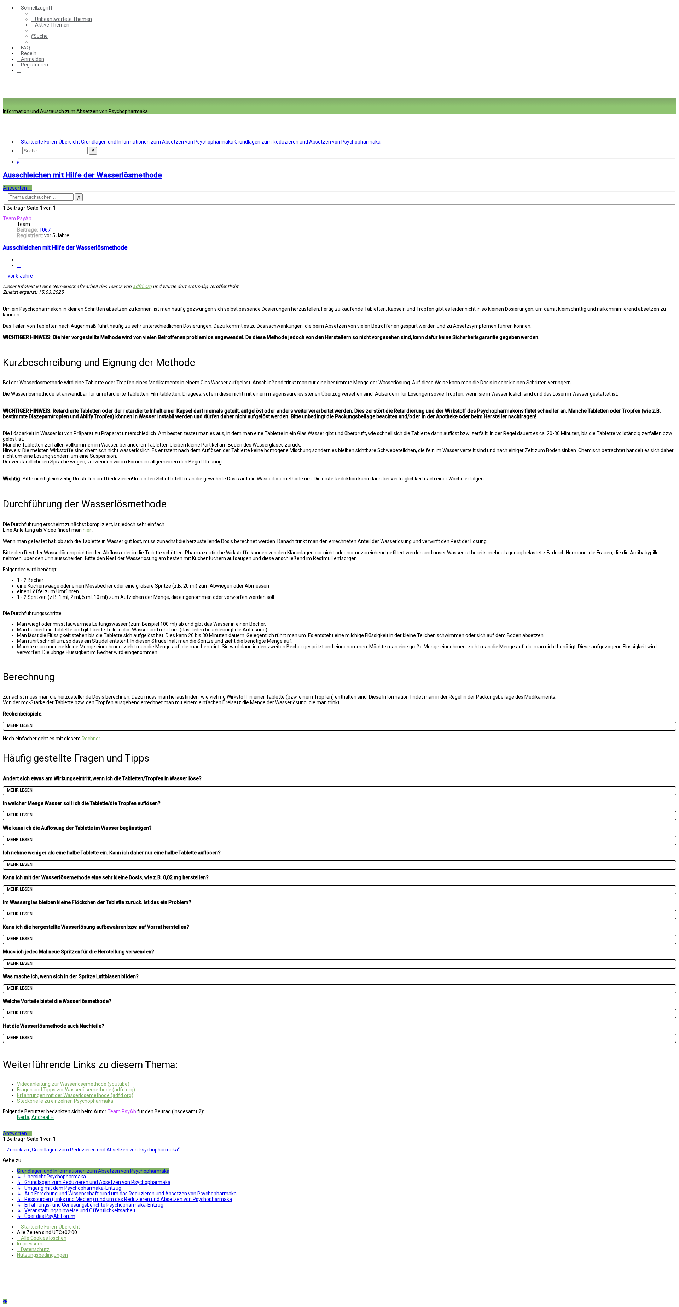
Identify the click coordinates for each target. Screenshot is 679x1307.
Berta (23, 1117)
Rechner (91, 738)
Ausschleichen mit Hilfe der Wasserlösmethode (82, 175)
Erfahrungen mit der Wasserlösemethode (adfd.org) (75, 1095)
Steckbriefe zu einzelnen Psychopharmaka (65, 1101)
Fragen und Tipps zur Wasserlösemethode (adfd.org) (76, 1089)
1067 (45, 230)
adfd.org (142, 286)
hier (87, 530)
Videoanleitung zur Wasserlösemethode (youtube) (73, 1084)
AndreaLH (42, 1117)
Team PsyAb (17, 218)
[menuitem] (61, 19)
